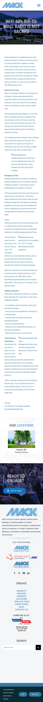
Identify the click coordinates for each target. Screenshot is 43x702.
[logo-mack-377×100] (21, 509)
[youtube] (24, 573)
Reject (35, 694)
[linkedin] (28, 573)
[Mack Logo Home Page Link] (15, 5)
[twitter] (19, 573)
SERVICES (21, 593)
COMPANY (22, 596)
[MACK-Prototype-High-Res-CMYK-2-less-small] (21, 546)
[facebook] (14, 573)
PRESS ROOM (21, 604)
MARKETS (21, 591)
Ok (23, 694)
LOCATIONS (21, 599)
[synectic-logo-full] (21, 554)
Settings (5, 699)
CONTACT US (21, 609)
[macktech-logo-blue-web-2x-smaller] (21, 562)
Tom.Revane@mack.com (13, 409)
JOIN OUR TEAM (21, 601)
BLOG (21, 607)
